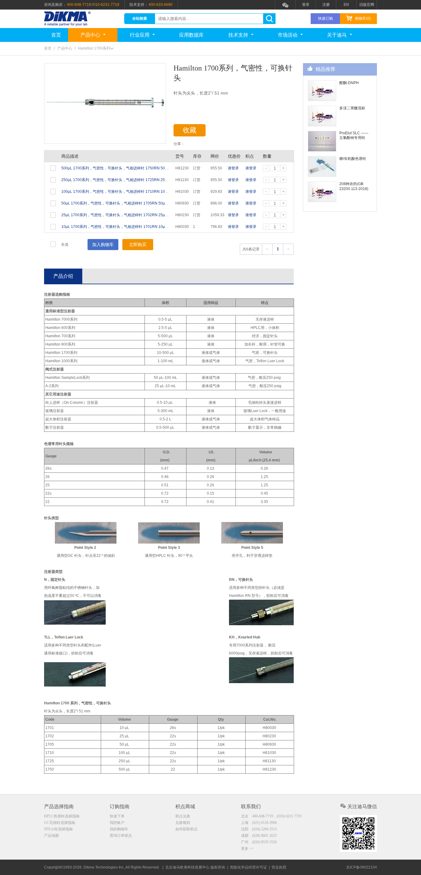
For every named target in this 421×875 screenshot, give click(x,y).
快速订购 (325, 18)
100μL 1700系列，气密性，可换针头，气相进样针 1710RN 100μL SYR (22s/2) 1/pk (131, 191)
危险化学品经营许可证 (248, 867)
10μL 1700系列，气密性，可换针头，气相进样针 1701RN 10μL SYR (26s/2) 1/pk (128, 227)
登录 (305, 4)
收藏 (189, 130)
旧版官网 (366, 4)
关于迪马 (337, 35)
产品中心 (90, 35)
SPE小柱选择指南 (58, 829)
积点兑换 (182, 816)
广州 (259, 842)
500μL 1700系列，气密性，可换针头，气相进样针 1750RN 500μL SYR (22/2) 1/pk (130, 168)
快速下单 (117, 816)
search (269, 19)
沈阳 (259, 829)
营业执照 (279, 867)
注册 (326, 4)
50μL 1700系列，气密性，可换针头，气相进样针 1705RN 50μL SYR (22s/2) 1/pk (128, 203)
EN (346, 4)
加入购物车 (103, 244)
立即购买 (137, 244)
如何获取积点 (186, 829)
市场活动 (287, 35)
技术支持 (238, 35)
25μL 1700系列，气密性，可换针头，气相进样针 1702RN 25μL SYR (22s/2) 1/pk (128, 215)
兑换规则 (182, 822)
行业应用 (139, 35)
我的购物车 (119, 829)
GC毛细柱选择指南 (59, 822)
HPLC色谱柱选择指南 (62, 816)
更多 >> (247, 848)
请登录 (233, 168)
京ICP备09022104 (361, 867)
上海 (259, 822)
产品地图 (51, 835)
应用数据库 (191, 35)
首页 (56, 35)
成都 (259, 835)
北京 (271, 816)
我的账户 (117, 822)
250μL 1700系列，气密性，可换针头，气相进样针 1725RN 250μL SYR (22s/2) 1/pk (131, 180)
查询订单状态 (121, 835)
